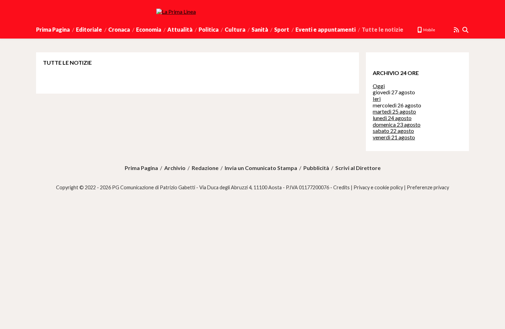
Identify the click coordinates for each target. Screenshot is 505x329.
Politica (208, 29)
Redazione (205, 168)
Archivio (175, 168)
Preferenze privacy (428, 187)
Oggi (379, 86)
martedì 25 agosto (394, 111)
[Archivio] (465, 30)
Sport (281, 29)
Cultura (235, 29)
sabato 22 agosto (393, 130)
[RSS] (457, 30)
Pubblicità (316, 168)
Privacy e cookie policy (378, 187)
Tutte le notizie (382, 29)
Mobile (429, 30)
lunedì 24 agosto (392, 118)
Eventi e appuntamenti (325, 29)
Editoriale (89, 29)
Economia (148, 29)
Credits (341, 187)
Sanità (259, 29)
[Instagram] (448, 30)
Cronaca (119, 29)
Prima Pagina (53, 29)
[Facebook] (440, 30)
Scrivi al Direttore (358, 168)
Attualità (179, 29)
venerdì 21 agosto (394, 137)
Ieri (377, 98)
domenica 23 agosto (396, 124)
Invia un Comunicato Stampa (261, 168)
